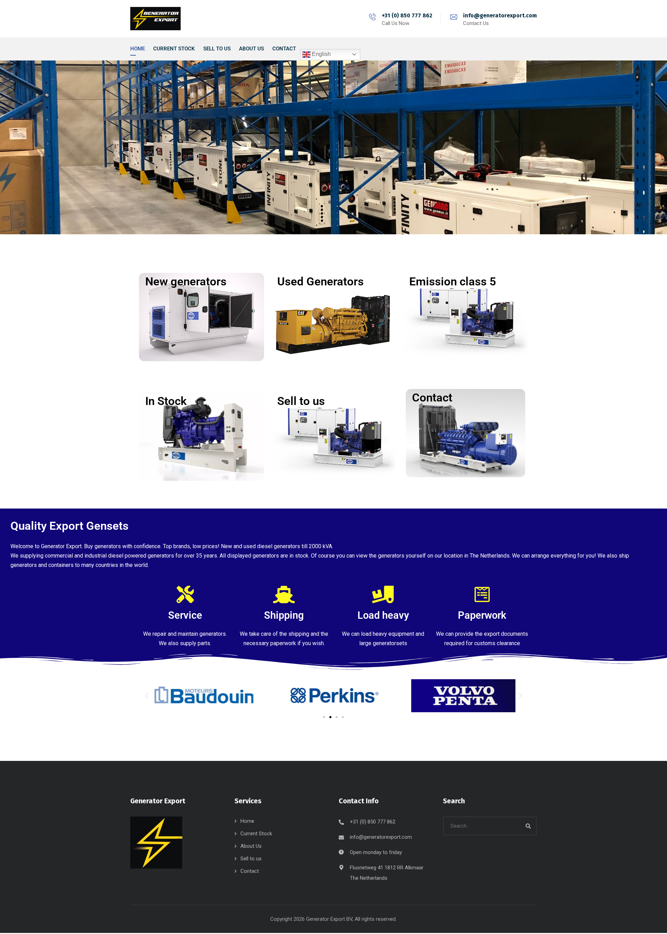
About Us (251, 846)
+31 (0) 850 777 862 (407, 15)
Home (247, 821)
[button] (146, 695)
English (321, 54)
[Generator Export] (155, 18)
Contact (249, 871)
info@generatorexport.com (500, 15)
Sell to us (251, 858)
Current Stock (256, 833)
